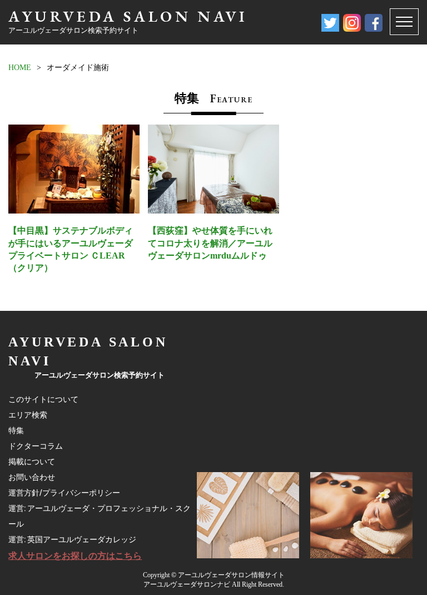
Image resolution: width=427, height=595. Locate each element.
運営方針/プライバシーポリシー (64, 492)
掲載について (31, 461)
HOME (19, 67)
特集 (16, 430)
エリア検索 (27, 414)
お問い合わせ (31, 477)
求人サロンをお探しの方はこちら (75, 556)
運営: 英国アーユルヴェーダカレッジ (72, 539)
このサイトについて (43, 399)
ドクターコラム (35, 446)
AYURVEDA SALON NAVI (127, 16)
